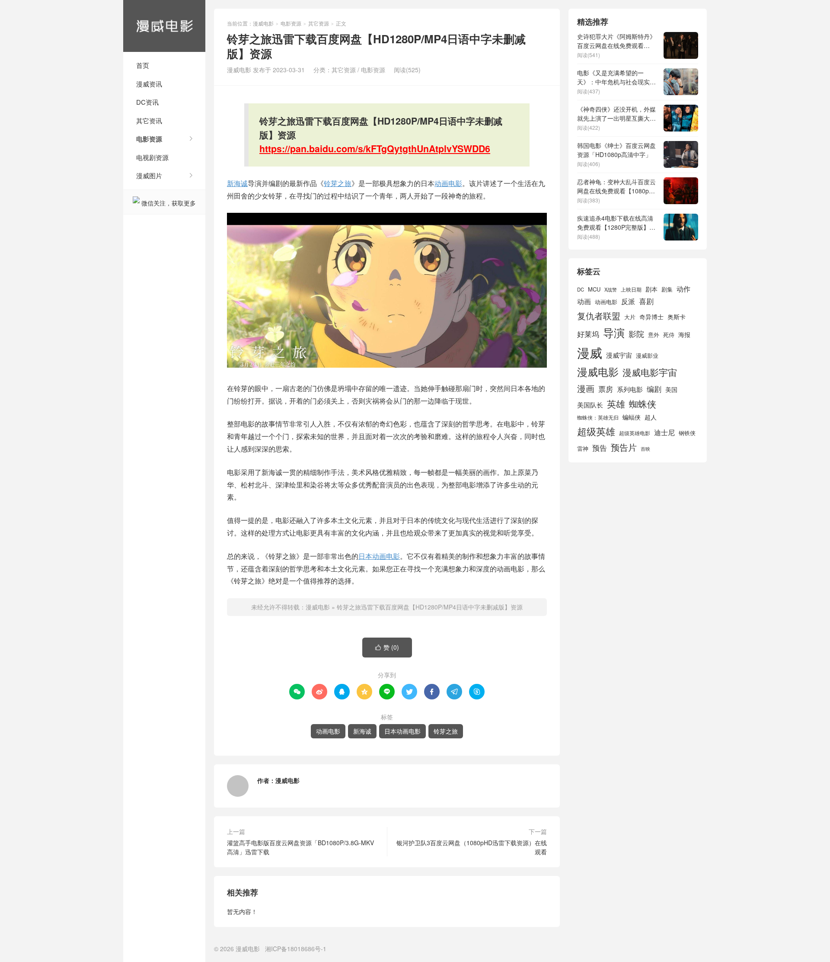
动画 (584, 301)
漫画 (585, 388)
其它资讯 (149, 120)
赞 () (387, 647)
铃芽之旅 (337, 183)
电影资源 (149, 139)
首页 (142, 65)
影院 (636, 333)
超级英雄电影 (634, 433)
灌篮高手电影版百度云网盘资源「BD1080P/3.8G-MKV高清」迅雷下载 (300, 847)
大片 (629, 317)
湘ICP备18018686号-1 (295, 948)
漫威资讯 (149, 83)
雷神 (582, 448)
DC (580, 289)
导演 (614, 332)
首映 (645, 449)
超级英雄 (596, 431)
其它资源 (318, 23)
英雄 (616, 403)
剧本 (651, 289)
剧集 (667, 289)
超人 (651, 417)
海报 (684, 334)
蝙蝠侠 (631, 417)
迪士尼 (664, 432)
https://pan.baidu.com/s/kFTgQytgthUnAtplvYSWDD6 (374, 148)
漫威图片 (149, 175)
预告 (599, 448)
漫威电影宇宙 (649, 372)
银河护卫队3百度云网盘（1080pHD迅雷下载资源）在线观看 (471, 847)
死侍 (668, 334)
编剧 (654, 388)
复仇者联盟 (598, 315)
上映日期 (631, 289)
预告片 (624, 447)
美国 (671, 389)
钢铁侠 (687, 433)
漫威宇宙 (619, 354)
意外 (653, 335)
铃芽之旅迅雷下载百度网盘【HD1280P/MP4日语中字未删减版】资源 (430, 607)
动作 (683, 288)
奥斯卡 (676, 316)
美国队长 (590, 404)
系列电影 (630, 389)
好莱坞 (588, 333)
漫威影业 (647, 355)
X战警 (610, 289)
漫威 (589, 352)
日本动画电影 (379, 556)
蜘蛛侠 (642, 403)
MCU (594, 289)
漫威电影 (164, 26)
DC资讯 (147, 101)
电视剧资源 (152, 157)
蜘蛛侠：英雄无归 (598, 417)
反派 (628, 301)
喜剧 (646, 301)
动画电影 (448, 183)
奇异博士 (651, 316)
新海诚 (237, 183)
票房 (605, 388)
